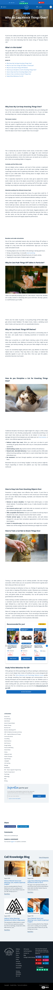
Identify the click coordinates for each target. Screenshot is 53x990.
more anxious (42, 437)
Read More (7, 894)
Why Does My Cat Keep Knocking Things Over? (19, 63)
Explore (4, 7)
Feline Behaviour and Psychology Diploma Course (26, 647)
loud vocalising (31, 253)
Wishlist (10, 654)
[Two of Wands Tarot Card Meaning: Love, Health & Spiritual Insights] (38, 906)
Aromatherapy (7, 718)
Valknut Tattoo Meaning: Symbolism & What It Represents (14, 919)
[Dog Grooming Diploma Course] (40, 637)
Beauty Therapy (7, 725)
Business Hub (7, 727)
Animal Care (26, 13)
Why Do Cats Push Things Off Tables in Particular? (20, 65)
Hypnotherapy (7, 758)
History (5, 752)
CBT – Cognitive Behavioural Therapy (12, 734)
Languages (6, 760)
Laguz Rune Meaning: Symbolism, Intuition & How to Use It (38, 881)
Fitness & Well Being (8, 747)
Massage (6, 765)
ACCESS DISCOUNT (26, 692)
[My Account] (51, 7)
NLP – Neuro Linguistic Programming (12, 769)
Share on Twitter (23, 826)
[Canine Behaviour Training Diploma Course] (13, 637)
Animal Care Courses (13, 643)
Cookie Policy (13, 985)
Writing (5, 781)
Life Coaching (7, 763)
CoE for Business (28, 951)
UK (16, 976)
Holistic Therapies (8, 756)
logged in (13, 841)
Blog (25, 955)
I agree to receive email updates (15, 798)
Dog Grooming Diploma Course (38, 646)
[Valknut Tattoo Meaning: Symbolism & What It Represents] (14, 906)
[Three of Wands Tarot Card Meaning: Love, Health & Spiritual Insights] (14, 868)
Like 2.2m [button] (12, 2)
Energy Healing (7, 745)
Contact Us (26, 953)
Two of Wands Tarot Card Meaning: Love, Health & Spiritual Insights (38, 920)
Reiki (5, 778)
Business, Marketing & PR (10, 729)
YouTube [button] (42, 2)
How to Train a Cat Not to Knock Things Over (19, 74)
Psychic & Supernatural (9, 772)
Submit (39, 796)
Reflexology (6, 776)
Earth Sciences (7, 743)
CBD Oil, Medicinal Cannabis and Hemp (13, 732)
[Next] (47, 646)
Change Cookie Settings (29, 957)
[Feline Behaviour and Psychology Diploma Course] (26, 637)
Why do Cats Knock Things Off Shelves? (17, 67)
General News (7, 749)
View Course (13, 658)
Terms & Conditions (22, 985)
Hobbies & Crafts (8, 754)
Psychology (6, 774)
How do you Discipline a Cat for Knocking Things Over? (21, 70)
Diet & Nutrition (7, 741)
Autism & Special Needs (9, 723)
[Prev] (6, 646)
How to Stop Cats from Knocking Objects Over (19, 72)
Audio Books (7, 721)
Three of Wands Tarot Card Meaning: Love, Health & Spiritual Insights (14, 882)
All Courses (26, 949)
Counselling (6, 738)
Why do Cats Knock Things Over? (26, 17)
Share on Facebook (11, 826)
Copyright (6, 985)
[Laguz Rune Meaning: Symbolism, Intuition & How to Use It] (38, 868)
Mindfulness (7, 767)
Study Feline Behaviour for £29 (15, 76)
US (19, 976)
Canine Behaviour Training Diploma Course (12, 647)
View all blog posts (44, 857)
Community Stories (8, 736)
